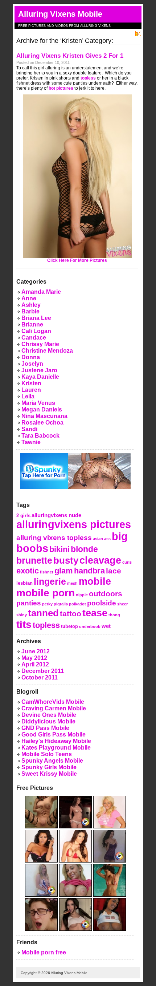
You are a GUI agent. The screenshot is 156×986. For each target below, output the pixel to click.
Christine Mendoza (47, 351)
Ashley (31, 305)
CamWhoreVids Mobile (52, 702)
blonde (84, 549)
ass (107, 538)
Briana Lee (36, 318)
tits (24, 624)
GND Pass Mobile (45, 728)
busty (65, 560)
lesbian (24, 583)
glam (63, 570)
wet (106, 626)
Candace (33, 337)
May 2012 (34, 658)
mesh (72, 583)
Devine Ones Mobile (48, 715)
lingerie (50, 582)
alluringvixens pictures (73, 524)
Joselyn (32, 364)
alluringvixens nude (56, 515)
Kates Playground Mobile (56, 747)
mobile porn (45, 593)
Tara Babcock (40, 436)
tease (94, 612)
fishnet (46, 572)
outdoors (105, 593)
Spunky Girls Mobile (49, 767)
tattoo (70, 613)
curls (127, 562)
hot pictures (61, 88)
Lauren (31, 390)
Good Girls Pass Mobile (53, 734)
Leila (27, 396)
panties (28, 603)
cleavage (100, 560)
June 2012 (35, 651)
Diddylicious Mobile (48, 721)
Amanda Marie (41, 292)
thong (114, 615)
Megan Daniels (41, 409)
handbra (89, 570)
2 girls (23, 515)
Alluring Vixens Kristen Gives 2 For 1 (69, 55)
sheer (122, 604)
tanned (43, 613)
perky (47, 604)
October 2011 (39, 677)
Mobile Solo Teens (46, 754)
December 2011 (42, 671)
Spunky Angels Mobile (52, 761)
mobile (95, 581)
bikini (59, 549)
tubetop (69, 626)
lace (113, 571)
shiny (21, 615)
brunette (34, 560)
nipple (82, 595)
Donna (30, 357)
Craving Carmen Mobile (53, 708)
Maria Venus (38, 403)
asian (98, 538)
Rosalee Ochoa (42, 422)
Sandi (29, 429)
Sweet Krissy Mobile (49, 774)
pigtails (61, 604)
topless (88, 78)
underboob (89, 626)
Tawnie (31, 442)
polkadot (77, 604)
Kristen (31, 383)
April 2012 (35, 664)
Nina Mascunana (44, 416)
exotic (27, 570)
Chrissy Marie (40, 344)
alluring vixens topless (54, 537)
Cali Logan (36, 331)
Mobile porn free (43, 952)
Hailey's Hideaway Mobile (56, 741)
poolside (101, 603)
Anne (28, 298)
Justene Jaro (39, 370)
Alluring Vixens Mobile (60, 14)
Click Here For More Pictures (77, 260)
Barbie (30, 311)
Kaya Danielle (40, 377)
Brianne (32, 324)
